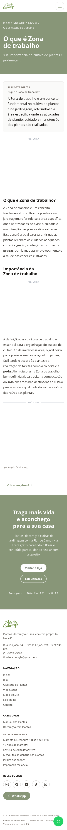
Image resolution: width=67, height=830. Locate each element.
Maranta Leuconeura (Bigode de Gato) (26, 740)
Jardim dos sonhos (14, 760)
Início (6, 22)
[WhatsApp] (46, 784)
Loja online (9, 699)
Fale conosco (33, 579)
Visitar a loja (33, 568)
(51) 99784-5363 (12, 653)
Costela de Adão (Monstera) (19, 750)
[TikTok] (36, 784)
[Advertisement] (33, 166)
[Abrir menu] (60, 6)
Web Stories (10, 689)
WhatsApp (19, 796)
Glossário (18, 22)
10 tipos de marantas (16, 745)
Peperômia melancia (15, 765)
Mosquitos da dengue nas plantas (23, 755)
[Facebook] (17, 784)
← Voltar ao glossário (18, 485)
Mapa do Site (11, 694)
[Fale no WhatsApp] (58, 821)
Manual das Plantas (15, 722)
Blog (5, 679)
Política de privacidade (14, 820)
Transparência (10, 824)
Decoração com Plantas (17, 727)
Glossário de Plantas (15, 684)
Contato (8, 704)
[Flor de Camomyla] (8, 6)
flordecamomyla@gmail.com (20, 657)
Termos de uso (35, 820)
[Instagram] (7, 784)
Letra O (32, 22)
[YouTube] (26, 784)
